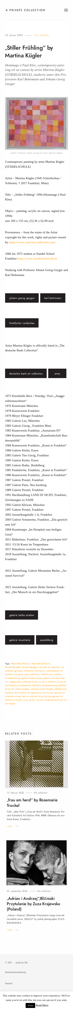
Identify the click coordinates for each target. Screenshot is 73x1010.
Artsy (57, 373)
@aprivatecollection (20, 663)
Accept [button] (30, 1005)
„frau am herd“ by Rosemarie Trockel (32, 802)
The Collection (42, 35)
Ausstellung (46, 640)
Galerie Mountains (19, 640)
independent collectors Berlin (23, 681)
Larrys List (9, 689)
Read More (42, 1005)
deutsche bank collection (27, 674)
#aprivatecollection (40, 663)
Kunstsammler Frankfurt (29, 685)
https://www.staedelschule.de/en (37, 258)
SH (26, 962)
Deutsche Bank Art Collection (26, 373)
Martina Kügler (22, 689)
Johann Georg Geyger (22, 298)
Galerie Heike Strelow (21, 615)
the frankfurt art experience (28, 692)
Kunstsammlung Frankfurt (54, 685)
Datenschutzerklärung (15, 972)
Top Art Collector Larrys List (34, 696)
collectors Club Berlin (34, 670)
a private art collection (49, 667)
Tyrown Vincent (36, 699)
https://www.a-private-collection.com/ (32, 242)
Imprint (8, 983)
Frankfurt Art (46, 674)
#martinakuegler (13, 667)
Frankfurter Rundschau (22, 323)
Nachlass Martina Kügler (42, 689)
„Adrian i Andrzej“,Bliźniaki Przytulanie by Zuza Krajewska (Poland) (33, 904)
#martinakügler (29, 667)
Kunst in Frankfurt (47, 681)
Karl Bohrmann (52, 298)
